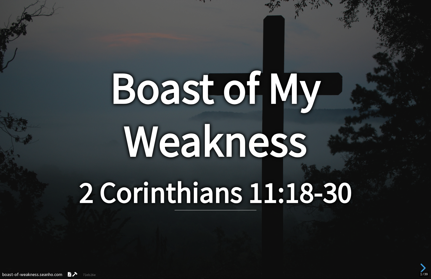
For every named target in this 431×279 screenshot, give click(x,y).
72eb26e (89, 275)
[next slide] (422, 268)
